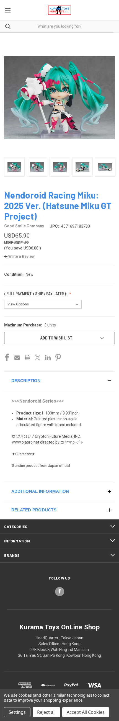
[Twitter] (37, 357)
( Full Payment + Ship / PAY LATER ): (36, 294)
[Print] (27, 357)
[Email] (17, 357)
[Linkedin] (48, 357)
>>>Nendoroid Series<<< (38, 401)
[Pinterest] (58, 357)
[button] (19, 256)
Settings (17, 712)
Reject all (46, 712)
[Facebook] (7, 357)
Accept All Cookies (86, 712)
